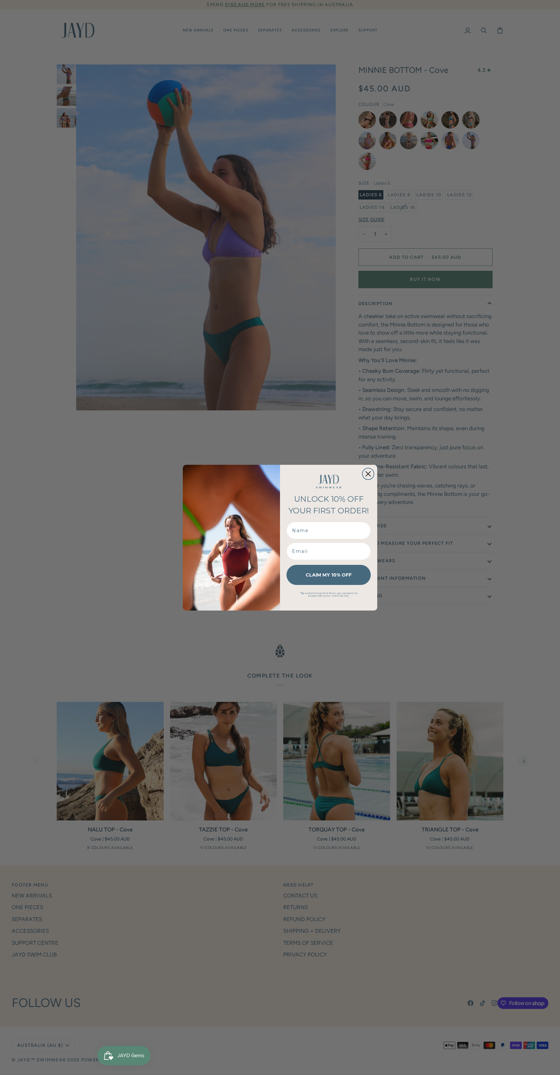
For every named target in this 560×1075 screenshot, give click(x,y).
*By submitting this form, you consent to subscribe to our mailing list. (328, 594)
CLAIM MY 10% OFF (329, 575)
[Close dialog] (368, 474)
